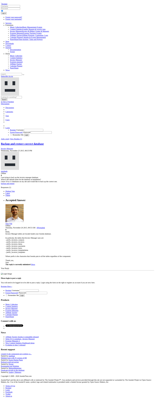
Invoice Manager (7, 149)
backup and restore (7, 184)
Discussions (5, 104)
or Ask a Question (7, 102)
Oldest (7, 195)
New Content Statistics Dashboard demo (19, 343)
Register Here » (6, 286)
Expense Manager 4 (12, 341)
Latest (7, 193)
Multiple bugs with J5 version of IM (14, 358)
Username (20, 130)
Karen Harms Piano (16, 360)
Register (4, 4)
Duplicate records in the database (13, 370)
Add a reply (5, 139)
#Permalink (41, 228)
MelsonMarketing (15, 368)
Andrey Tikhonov (15, 372)
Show (33, 264)
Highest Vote (10, 191)
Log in (4, 13)
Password (26, 132)
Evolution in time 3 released (15, 345)
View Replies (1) (16, 139)
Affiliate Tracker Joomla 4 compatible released (22, 337)
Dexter (11, 364)
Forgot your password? (13, 17)
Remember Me (18, 135)
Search (4, 99)
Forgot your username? (13, 19)
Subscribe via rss (7, 76)
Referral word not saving (10, 362)
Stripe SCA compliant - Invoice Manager (20, 339)
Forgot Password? (16, 132)
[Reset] (23, 74)
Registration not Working (10, 366)
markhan (12, 356)
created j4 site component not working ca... (16, 354)
